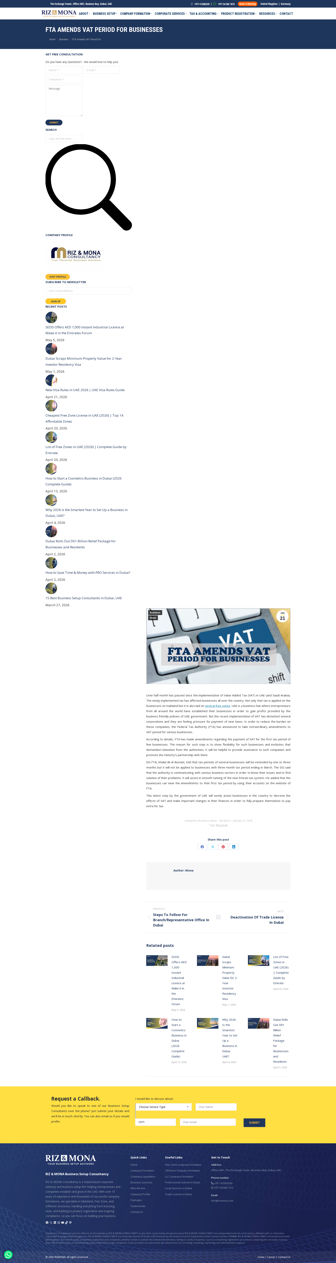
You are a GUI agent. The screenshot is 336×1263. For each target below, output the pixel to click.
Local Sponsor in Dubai (178, 1188)
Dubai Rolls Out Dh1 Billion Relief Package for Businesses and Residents (281, 1040)
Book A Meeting (247, 4)
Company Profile (140, 1194)
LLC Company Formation (179, 1176)
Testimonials (137, 1206)
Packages (136, 1200)
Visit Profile (57, 277)
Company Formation (142, 1170)
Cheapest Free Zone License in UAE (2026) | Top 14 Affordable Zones (84, 418)
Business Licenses (141, 1182)
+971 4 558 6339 (223, 1183)
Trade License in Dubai (178, 1194)
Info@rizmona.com (222, 1200)
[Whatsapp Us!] (8, 1254)
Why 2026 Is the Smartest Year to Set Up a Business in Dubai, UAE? (229, 1038)
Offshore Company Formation (182, 1170)
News (153, 618)
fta (217, 825)
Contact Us (136, 1212)
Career (271, 1257)
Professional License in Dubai (182, 1182)
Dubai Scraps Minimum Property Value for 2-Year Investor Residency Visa (230, 978)
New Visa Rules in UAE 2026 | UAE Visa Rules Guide (85, 390)
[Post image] (157, 960)
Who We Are (137, 1188)
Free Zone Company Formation (183, 1164)
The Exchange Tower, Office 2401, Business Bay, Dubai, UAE (81, 4)
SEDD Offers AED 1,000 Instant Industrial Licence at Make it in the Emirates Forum (179, 980)
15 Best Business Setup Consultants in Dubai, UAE (84, 598)
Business (155, 612)
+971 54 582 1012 (226, 4)
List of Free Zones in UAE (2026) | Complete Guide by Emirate (281, 970)
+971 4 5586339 (201, 4)
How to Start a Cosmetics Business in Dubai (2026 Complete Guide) (179, 1038)
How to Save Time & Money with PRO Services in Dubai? (88, 572)
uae (221, 825)
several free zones (217, 706)
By (225, 820)
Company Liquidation (142, 1176)
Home (133, 1164)
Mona (183, 870)
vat (226, 825)
